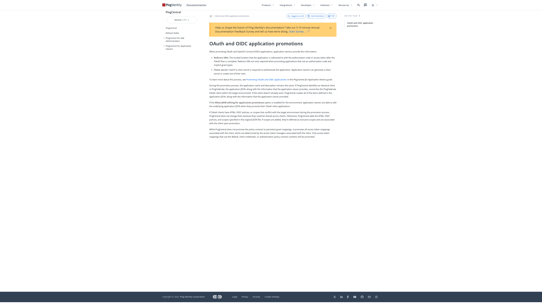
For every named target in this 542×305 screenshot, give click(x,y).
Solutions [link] (326, 5)
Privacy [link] (245, 296)
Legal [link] (234, 296)
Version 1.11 (180, 19)
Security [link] (256, 296)
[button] (374, 5)
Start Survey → (298, 31)
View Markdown (317, 16)
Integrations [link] (287, 5)
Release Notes (172, 33)
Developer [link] (308, 5)
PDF (333, 16)
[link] (172, 5)
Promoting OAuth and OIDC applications (266, 79)
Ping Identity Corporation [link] (192, 296)
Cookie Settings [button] (272, 296)
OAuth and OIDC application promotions (232, 16)
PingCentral (173, 12)
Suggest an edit (297, 16)
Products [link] (268, 5)
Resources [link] (345, 5)
